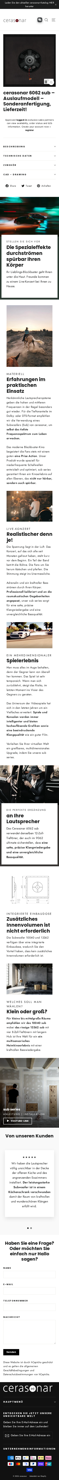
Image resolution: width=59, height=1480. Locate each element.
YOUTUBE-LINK (20, 1121)
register (29, 130)
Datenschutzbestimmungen (18, 1374)
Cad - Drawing (15, 174)
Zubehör (10, 165)
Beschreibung (14, 146)
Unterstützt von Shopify (38, 1476)
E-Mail (8, 1284)
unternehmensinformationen (29, 1448)
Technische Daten (17, 155)
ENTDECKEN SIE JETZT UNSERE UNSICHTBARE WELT (27, 1415)
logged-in (21, 120)
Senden (11, 1352)
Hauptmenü (13, 1401)
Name (7, 1268)
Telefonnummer (15, 1300)
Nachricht (11, 1317)
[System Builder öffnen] (39, 19)
